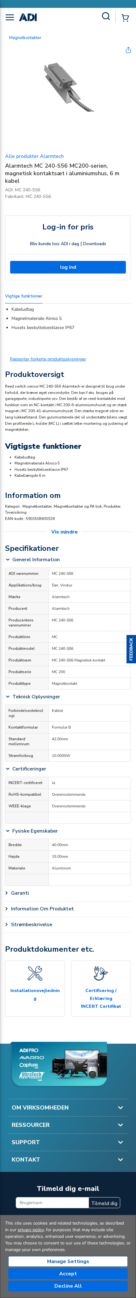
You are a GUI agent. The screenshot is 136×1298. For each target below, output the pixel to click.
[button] (131, 649)
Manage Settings (68, 1261)
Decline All (68, 1286)
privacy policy (31, 1230)
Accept (68, 1273)
